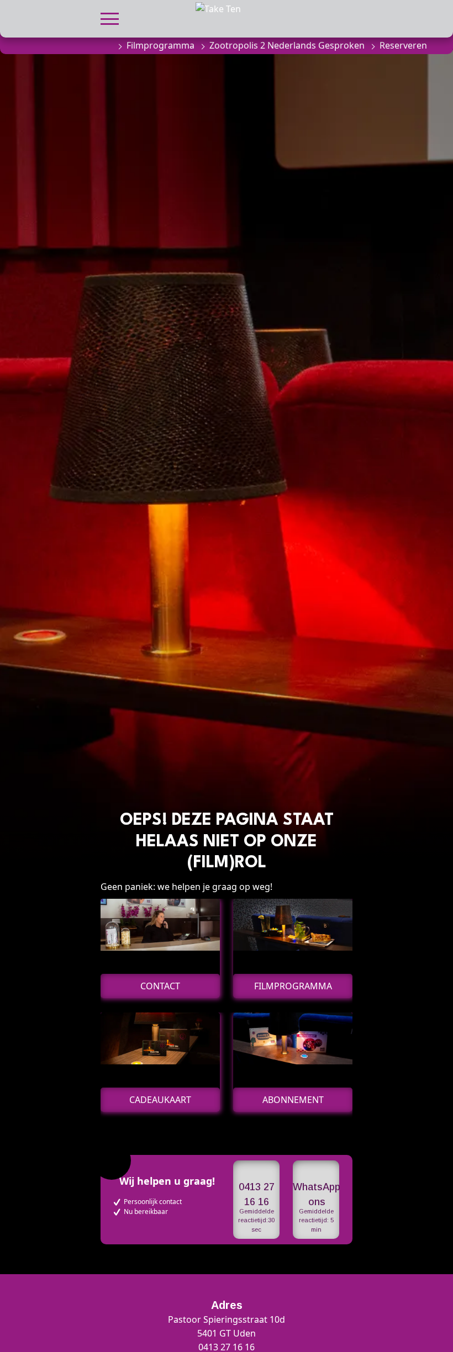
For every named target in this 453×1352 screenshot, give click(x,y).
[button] (110, 17)
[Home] (106, 45)
